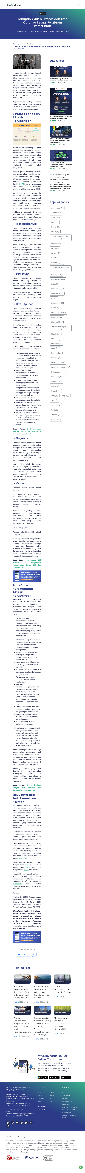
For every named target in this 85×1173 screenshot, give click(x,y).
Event (51, 1101)
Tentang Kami (66, 1096)
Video (51, 1098)
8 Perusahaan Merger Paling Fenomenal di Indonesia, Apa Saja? (27, 431)
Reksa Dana (41, 1098)
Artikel (31, 44)
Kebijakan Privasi (67, 1101)
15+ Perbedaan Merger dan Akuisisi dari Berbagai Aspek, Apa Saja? (27, 787)
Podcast (52, 1096)
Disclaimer (65, 1098)
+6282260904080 (21, 1116)
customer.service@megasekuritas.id (20, 1114)
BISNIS (42, 14)
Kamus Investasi (42, 1107)
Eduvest (23, 44)
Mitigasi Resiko (66, 1104)
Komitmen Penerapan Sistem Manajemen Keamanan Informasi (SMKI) (70, 1110)
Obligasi (40, 1096)
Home (15, 44)
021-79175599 (18, 1109)
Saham (39, 1093)
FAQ (63, 1093)
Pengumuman (41, 1110)
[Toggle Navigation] (76, 4)
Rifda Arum (22, 31)
